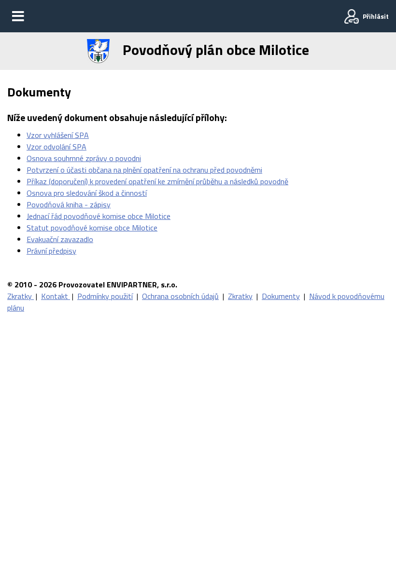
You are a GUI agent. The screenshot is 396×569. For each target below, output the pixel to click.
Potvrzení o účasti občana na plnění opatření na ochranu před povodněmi (144, 170)
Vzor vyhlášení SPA (58, 135)
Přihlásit (376, 16)
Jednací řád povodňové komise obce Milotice (98, 216)
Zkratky (20, 296)
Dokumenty (281, 296)
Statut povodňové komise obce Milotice (92, 227)
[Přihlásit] (351, 16)
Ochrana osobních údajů (180, 296)
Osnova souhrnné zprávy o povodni (84, 158)
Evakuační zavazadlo (60, 239)
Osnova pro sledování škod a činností (87, 193)
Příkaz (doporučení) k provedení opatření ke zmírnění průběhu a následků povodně (157, 181)
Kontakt (55, 296)
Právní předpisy (51, 251)
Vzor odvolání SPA (56, 146)
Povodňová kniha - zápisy (69, 204)
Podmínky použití (105, 296)
